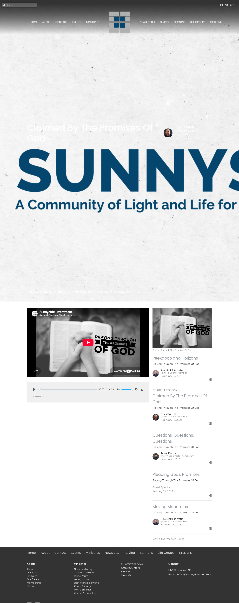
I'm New (32, 576)
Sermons (179, 22)
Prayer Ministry (82, 586)
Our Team (32, 572)
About (46, 22)
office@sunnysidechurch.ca (194, 574)
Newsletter (147, 22)
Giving (164, 22)
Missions (216, 22)
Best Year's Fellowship (86, 582)
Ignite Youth (81, 576)
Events (76, 22)
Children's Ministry (84, 572)
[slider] (68, 389)
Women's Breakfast (85, 593)
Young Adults (81, 579)
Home (33, 22)
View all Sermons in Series (168, 538)
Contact (61, 22)
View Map (127, 575)
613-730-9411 (227, 5)
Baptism (31, 586)
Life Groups (197, 22)
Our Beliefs (33, 579)
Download (38, 396)
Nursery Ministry (83, 569)
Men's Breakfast (83, 589)
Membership (34, 582)
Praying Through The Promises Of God (68, 292)
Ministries (92, 22)
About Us (32, 569)
